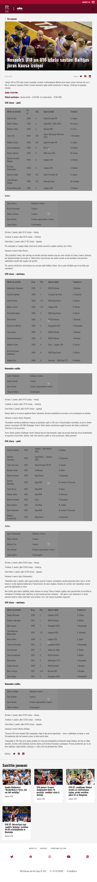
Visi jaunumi (12, 18)
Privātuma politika (58, 848)
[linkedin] (90, 76)
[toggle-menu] (93, 2)
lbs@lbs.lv (73, 871)
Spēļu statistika (11, 92)
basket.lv (86, 2)
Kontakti (43, 848)
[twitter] (81, 76)
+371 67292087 (57, 871)
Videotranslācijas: (12, 97)
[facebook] (85, 76)
